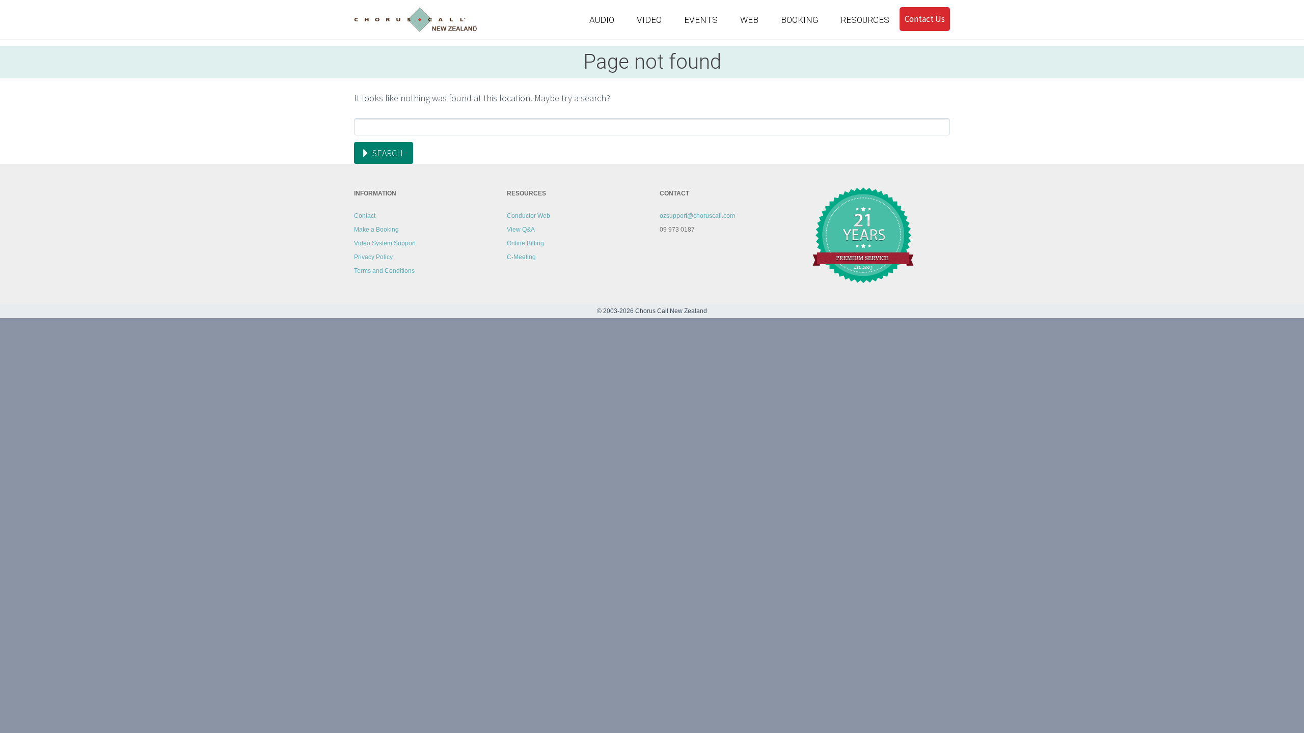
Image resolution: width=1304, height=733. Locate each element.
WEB (749, 20)
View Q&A (521, 229)
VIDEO (649, 20)
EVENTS (701, 20)
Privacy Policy (373, 257)
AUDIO (601, 20)
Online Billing (525, 243)
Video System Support (385, 243)
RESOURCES (864, 20)
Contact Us (925, 18)
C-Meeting (521, 257)
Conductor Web (528, 215)
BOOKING (799, 20)
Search (387, 153)
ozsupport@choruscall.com (697, 215)
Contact (364, 215)
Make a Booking (376, 229)
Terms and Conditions (384, 270)
